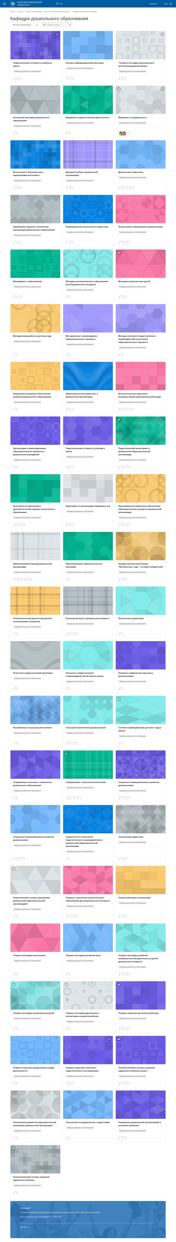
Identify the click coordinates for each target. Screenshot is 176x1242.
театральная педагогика (130, 837)
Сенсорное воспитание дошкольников (86, 728)
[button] (59, 3)
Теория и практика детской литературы (138, 1013)
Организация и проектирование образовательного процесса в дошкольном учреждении (29, 451)
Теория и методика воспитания (29, 955)
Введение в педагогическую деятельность (88, 117)
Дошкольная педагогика (130, 172)
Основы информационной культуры (85, 63)
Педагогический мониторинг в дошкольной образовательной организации (134, 451)
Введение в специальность (132, 117)
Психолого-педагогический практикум (33, 673)
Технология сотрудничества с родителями (88, 1122)
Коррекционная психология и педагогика (87, 227)
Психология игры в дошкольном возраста (87, 618)
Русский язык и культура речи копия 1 (32, 728)
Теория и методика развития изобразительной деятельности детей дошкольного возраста (138, 958)
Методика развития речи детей (134, 281)
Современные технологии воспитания (86, 782)
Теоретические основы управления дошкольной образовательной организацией (31, 901)
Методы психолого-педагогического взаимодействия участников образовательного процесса (137, 339)
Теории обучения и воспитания (134, 898)
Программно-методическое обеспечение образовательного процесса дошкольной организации (139, 509)
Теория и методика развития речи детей (33, 1013)
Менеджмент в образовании (27, 281)
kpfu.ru (25, 1227)
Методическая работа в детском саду (32, 336)
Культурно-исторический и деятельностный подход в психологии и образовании (34, 509)
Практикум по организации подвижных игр (88, 506)
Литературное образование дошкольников (140, 227)
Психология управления (131, 618)
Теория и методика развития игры (83, 955)
